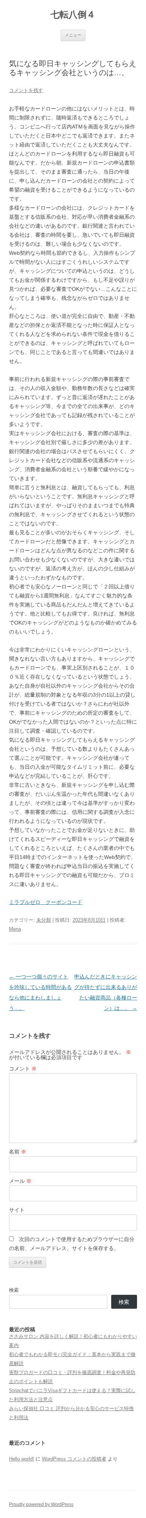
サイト (17, 1210)
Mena (15, 929)
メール (20, 1181)
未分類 (43, 920)
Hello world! (21, 1459)
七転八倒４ (73, 14)
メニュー (73, 35)
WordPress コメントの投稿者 (74, 1459)
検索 (14, 1290)
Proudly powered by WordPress (41, 1504)
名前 (17, 1152)
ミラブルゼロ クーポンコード (45, 902)
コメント (23, 1069)
